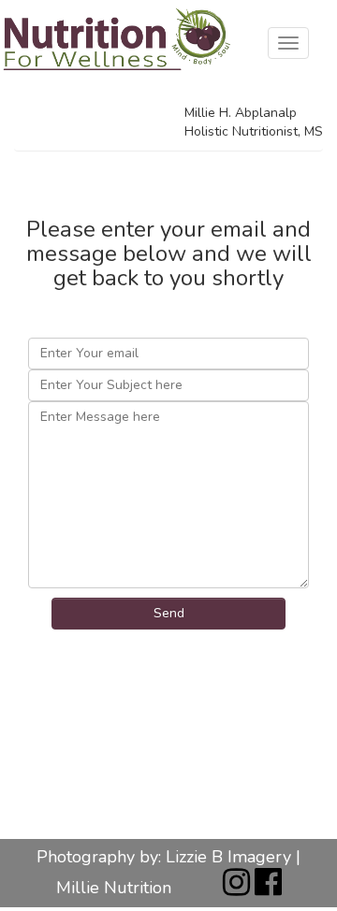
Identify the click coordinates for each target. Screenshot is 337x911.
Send (169, 613)
